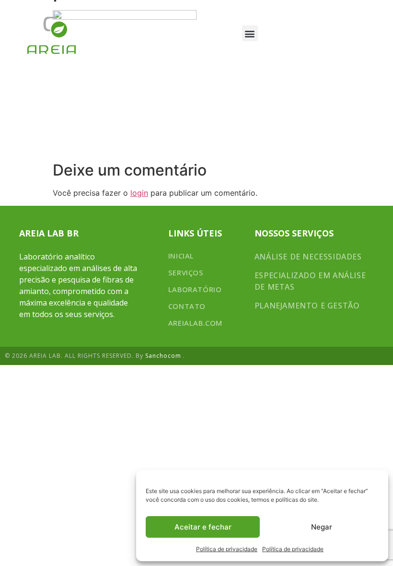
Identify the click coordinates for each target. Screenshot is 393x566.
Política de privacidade (226, 549)
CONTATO (187, 306)
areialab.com (195, 323)
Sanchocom (164, 356)
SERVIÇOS (186, 272)
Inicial (181, 255)
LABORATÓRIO (195, 289)
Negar (321, 526)
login (139, 193)
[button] (250, 33)
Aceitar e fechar (202, 526)
